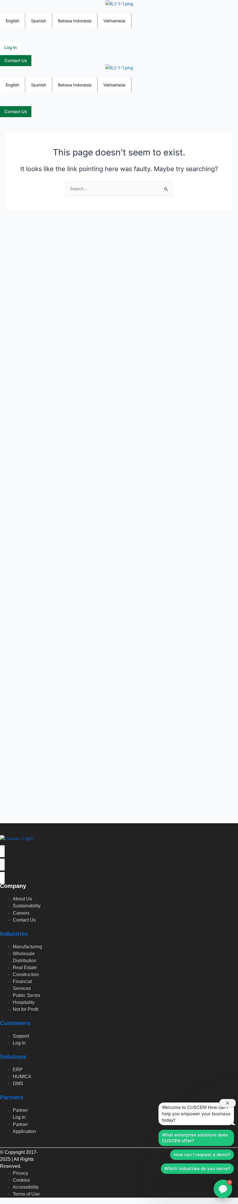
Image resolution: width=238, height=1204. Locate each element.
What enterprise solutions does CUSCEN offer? (195, 1137)
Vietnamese (114, 20)
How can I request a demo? (202, 1154)
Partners (12, 1097)
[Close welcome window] (227, 1103)
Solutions (13, 1057)
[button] (2, 10)
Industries (14, 934)
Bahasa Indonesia (74, 20)
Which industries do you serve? (197, 1168)
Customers (15, 1023)
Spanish (38, 20)
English (12, 20)
